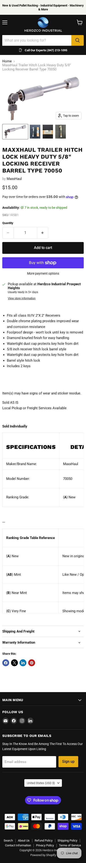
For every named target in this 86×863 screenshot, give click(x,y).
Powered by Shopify (43, 855)
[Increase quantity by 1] (42, 233)
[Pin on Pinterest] (31, 662)
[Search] (77, 40)
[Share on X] (14, 662)
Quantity (7, 223)
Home (7, 61)
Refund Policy (44, 840)
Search (8, 840)
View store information (22, 298)
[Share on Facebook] (5, 662)
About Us (24, 840)
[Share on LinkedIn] (22, 662)
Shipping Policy (67, 840)
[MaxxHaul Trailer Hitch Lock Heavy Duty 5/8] (15, 131)
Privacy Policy (45, 845)
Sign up (68, 761)
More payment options (43, 273)
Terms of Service (70, 845)
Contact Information (18, 845)
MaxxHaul (14, 179)
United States (41, 783)
